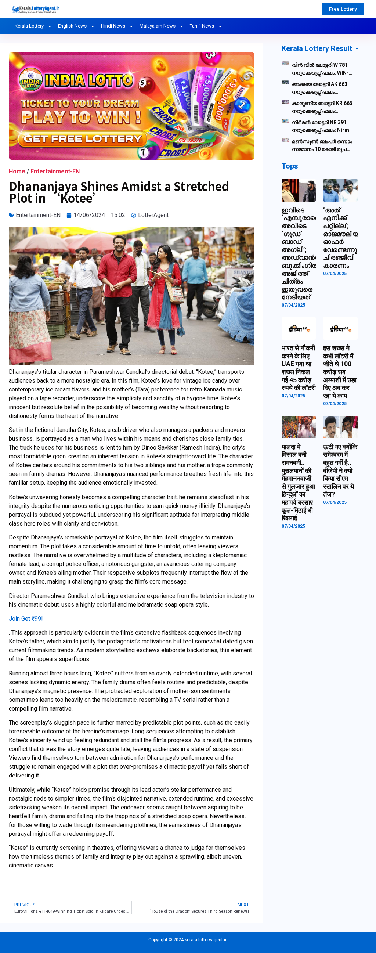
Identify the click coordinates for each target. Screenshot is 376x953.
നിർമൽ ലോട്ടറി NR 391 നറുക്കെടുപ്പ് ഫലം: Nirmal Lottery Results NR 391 (323, 126)
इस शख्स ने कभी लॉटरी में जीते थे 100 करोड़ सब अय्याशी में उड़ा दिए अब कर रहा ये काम (340, 372)
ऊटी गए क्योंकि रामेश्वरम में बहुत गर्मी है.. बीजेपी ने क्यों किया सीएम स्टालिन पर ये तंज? (340, 470)
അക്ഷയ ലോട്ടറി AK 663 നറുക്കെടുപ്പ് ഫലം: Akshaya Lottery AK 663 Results (320, 88)
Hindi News (113, 26)
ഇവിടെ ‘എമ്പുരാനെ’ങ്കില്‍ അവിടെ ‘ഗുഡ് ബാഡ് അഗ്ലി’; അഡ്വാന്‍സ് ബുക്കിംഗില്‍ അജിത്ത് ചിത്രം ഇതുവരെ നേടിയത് (309, 253)
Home (17, 171)
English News (72, 26)
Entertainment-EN (55, 171)
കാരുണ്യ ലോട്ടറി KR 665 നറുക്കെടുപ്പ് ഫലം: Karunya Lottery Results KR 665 (322, 107)
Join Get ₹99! (26, 618)
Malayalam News (158, 26)
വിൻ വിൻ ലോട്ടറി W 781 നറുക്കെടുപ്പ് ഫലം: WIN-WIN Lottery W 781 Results (320, 69)
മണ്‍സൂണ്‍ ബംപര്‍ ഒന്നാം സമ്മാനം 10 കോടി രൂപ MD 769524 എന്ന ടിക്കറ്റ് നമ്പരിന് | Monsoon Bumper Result (322, 145)
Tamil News (202, 26)
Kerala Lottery (29, 26)
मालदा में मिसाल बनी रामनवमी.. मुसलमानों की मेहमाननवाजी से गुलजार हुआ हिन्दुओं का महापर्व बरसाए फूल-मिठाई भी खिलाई (298, 482)
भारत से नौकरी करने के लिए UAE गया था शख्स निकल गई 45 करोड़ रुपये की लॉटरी (299, 367)
